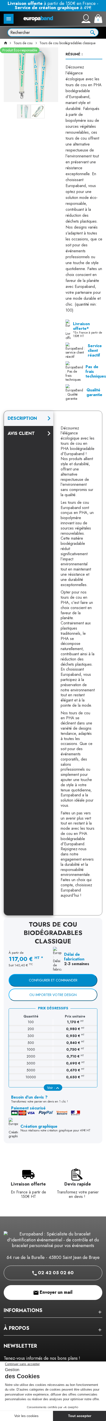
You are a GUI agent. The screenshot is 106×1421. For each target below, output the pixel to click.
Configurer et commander (53, 980)
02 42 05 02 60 (55, 1273)
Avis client (21, 433)
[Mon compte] (86, 18)
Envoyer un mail (55, 1292)
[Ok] (92, 32)
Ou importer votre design (53, 994)
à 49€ (53, 7)
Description (22, 418)
